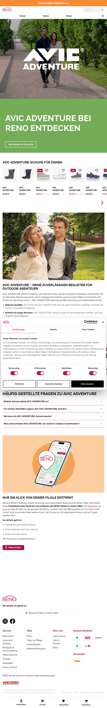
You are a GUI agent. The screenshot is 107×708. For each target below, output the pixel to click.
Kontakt (6, 659)
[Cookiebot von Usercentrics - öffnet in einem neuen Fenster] (86, 322)
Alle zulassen (87, 384)
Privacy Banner (10, 667)
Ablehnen (19, 384)
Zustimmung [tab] (19, 329)
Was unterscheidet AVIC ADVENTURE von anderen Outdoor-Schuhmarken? (42, 423)
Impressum (66, 693)
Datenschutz (84, 693)
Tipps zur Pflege (34, 640)
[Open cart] (86, 701)
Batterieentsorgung (36, 648)
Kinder (69, 16)
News (55, 647)
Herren (46, 16)
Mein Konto (8, 636)
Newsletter (8, 663)
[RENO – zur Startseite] (7, 9)
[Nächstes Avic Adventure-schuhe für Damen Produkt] (102, 203)
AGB (75, 693)
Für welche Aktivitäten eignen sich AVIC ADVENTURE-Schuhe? (35, 409)
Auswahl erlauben (53, 384)
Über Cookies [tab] (88, 329)
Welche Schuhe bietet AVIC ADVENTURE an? (26, 401)
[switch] (40, 373)
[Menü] (102, 16)
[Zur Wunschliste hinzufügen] (13, 170)
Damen (23, 16)
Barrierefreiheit (98, 693)
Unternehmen (59, 636)
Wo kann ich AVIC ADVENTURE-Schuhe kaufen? (28, 416)
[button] (10, 181)
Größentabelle (33, 644)
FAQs (29, 636)
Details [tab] (53, 329)
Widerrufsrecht (10, 655)
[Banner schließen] (103, 322)
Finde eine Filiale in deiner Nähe (43, 613)
